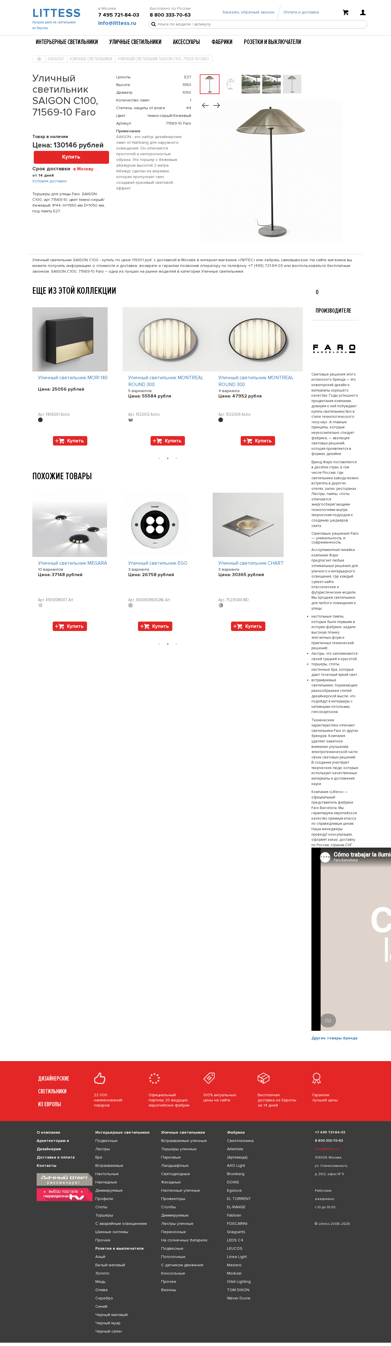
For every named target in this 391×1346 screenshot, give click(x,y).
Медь (100, 1281)
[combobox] (85, 168)
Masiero (234, 1265)
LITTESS (56, 13)
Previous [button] (35, 301)
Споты (101, 1207)
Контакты (46, 1165)
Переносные (173, 1231)
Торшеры (104, 1215)
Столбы (168, 1207)
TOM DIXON (238, 1289)
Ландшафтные (175, 1165)
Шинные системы (111, 1231)
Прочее (102, 1240)
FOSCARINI (237, 1223)
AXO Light (236, 1165)
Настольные (107, 1173)
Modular (234, 1273)
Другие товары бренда (334, 1038)
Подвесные (106, 1140)
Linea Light (237, 1256)
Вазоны (168, 1289)
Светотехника (240, 1140)
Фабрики (222, 42)
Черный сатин (108, 1331)
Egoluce (234, 1190)
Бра (98, 1157)
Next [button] (35, 448)
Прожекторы (173, 1198)
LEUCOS (234, 1248)
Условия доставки (49, 181)
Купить (71, 157)
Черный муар (108, 1323)
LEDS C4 (235, 1240)
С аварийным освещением (121, 1223)
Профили (104, 1198)
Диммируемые (109, 1190)
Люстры (102, 1149)
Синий (101, 1306)
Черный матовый (111, 1314)
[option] (77, 377)
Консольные (173, 1273)
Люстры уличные (177, 1223)
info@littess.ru (117, 23)
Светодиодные (175, 1173)
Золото (102, 1273)
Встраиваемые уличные (184, 1140)
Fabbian (234, 1215)
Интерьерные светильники (67, 42)
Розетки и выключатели (272, 42)
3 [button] (176, 458)
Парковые (171, 1157)
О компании (48, 1132)
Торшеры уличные (179, 1149)
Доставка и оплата (56, 1157)
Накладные (106, 1182)
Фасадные (171, 1182)
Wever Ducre (238, 1298)
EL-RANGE (236, 1207)
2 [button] (168, 458)
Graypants (236, 1231)
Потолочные (173, 1256)
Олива (101, 1289)
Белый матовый (110, 1265)
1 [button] (159, 458)
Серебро (104, 1298)
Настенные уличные (180, 1190)
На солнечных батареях (184, 1240)
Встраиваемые (109, 1165)
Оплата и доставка (301, 12)
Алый (100, 1256)
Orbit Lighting (239, 1281)
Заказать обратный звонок (248, 12)
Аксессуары (186, 42)
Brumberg (235, 1173)
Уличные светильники (135, 42)
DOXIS (233, 1182)
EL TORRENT (239, 1198)
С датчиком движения (182, 1265)
